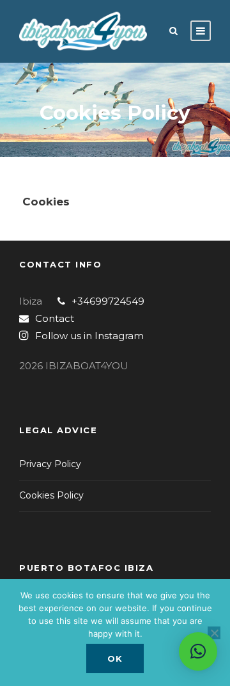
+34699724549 (108, 301)
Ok (115, 658)
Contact (54, 318)
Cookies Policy (51, 495)
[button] (198, 651)
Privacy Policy (50, 464)
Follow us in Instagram (89, 336)
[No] (214, 632)
